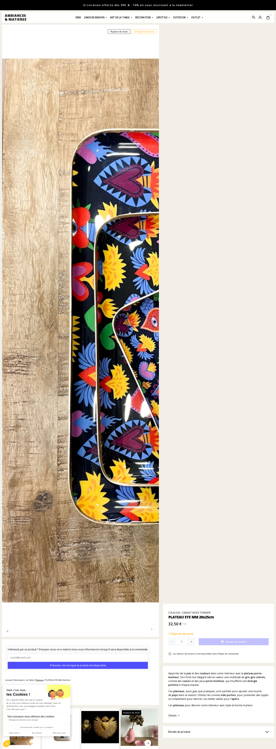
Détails (172, 715)
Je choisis (37, 733)
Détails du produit (179, 732)
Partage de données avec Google (23, 720)
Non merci (14, 733)
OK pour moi (59, 733)
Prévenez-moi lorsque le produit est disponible (78, 665)
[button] (253, 17)
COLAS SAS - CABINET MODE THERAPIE (189, 612)
